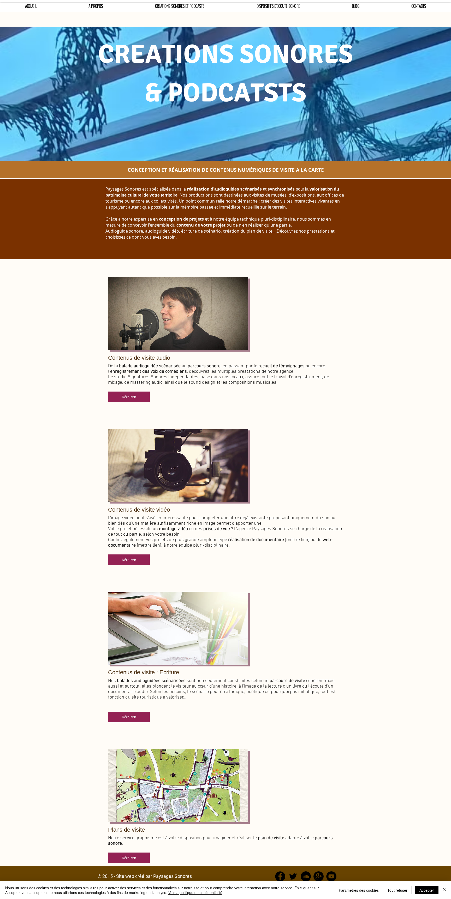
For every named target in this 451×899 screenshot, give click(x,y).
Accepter (426, 890)
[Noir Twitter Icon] (293, 876)
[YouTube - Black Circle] (331, 876)
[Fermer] (445, 890)
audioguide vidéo (162, 231)
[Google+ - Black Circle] (318, 876)
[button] (129, 397)
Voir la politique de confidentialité (195, 892)
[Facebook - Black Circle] (280, 876)
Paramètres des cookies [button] (359, 890)
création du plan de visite (247, 231)
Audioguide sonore (124, 231)
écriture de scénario (201, 231)
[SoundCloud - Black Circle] (306, 876)
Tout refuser (397, 890)
